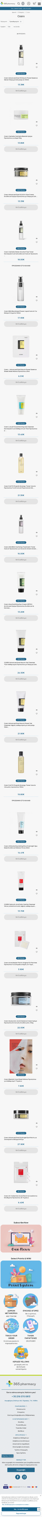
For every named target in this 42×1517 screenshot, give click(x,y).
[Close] (40, 1495)
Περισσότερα (21, 1513)
